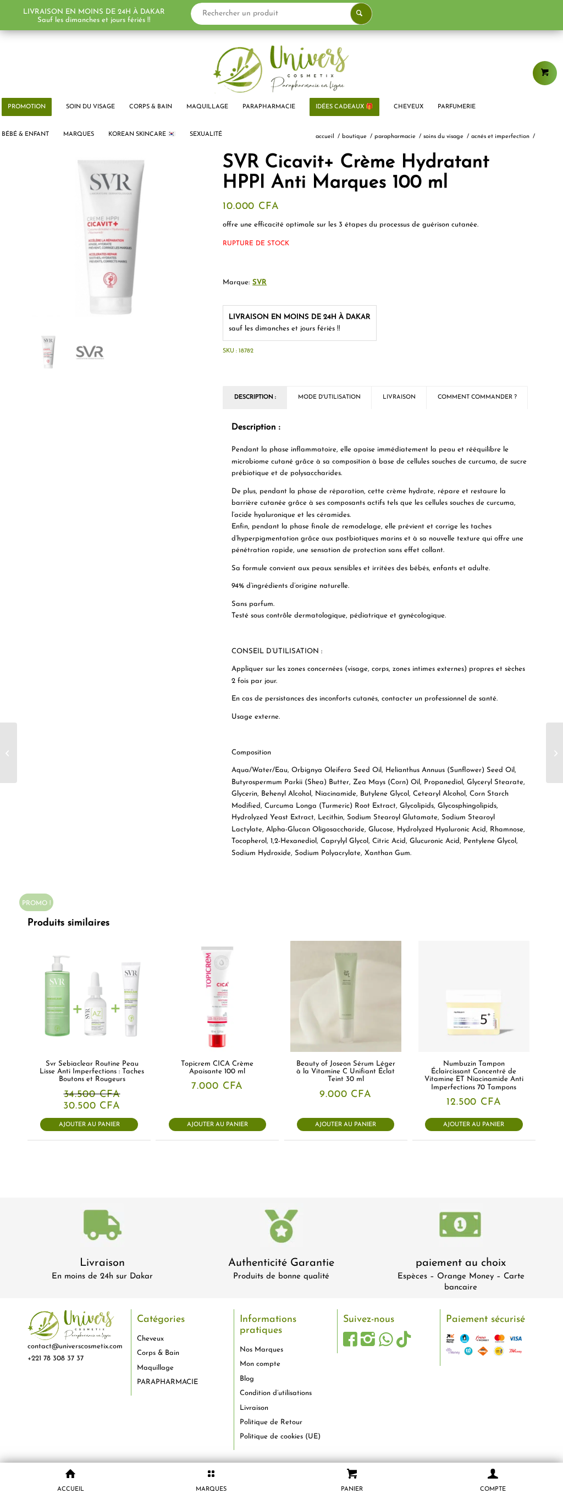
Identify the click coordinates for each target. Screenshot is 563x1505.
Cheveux (150, 1338)
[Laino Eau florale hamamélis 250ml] (8, 753)
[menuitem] (90, 107)
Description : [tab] (255, 397)
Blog (247, 1378)
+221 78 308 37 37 (55, 1358)
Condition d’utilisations (276, 1393)
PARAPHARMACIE (167, 1382)
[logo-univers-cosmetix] (281, 68)
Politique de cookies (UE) (280, 1436)
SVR (259, 282)
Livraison (102, 1263)
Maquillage (155, 1367)
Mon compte (260, 1364)
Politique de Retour (271, 1422)
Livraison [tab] (399, 397)
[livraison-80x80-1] (102, 1227)
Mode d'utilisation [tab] (329, 397)
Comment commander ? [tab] (477, 397)
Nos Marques (261, 1349)
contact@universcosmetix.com (75, 1346)
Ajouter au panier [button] (89, 1125)
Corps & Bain (158, 1353)
